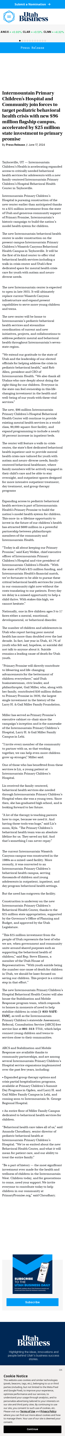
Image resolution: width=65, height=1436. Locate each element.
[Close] (61, 1370)
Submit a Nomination (31, 4)
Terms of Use (27, 1411)
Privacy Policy (48, 1411)
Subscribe (32, 1302)
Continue (32, 1429)
